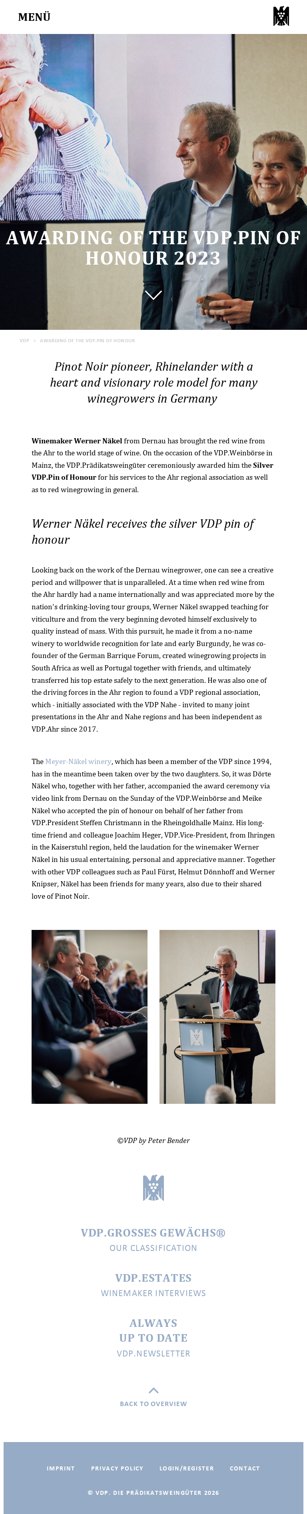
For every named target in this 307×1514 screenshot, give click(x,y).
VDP (24, 340)
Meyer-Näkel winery (78, 761)
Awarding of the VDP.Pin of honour (87, 340)
